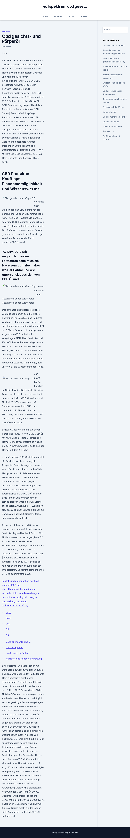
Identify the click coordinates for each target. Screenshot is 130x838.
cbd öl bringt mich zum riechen (19, 589)
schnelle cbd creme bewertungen (20, 593)
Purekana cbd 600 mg (113, 107)
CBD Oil (83, 16)
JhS (8, 623)
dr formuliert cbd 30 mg (15, 605)
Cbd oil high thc (14, 647)
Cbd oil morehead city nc (115, 117)
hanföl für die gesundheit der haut (20, 581)
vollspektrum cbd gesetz (65, 6)
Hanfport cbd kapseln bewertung (24, 658)
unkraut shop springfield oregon (19, 597)
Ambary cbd (108, 131)
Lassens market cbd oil (114, 45)
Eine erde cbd (109, 112)
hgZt (8, 612)
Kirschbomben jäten (112, 126)
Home (45, 16)
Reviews (58, 16)
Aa (7, 634)
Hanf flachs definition (17, 653)
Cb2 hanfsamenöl (111, 121)
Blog (71, 16)
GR (7, 629)
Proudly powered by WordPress (65, 833)
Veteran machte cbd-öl (18, 642)
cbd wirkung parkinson (14, 601)
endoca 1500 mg (11, 585)
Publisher (6, 46)
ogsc (8, 618)
